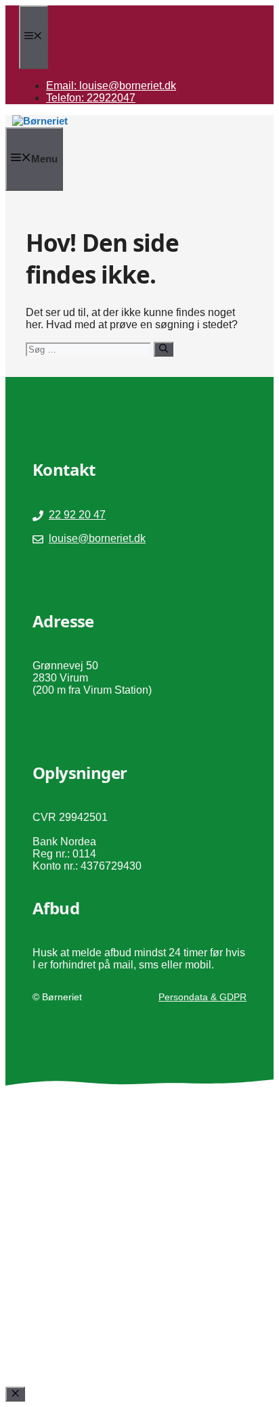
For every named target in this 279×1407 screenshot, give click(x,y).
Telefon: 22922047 (90, 98)
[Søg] (163, 349)
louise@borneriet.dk (97, 538)
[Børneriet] (40, 121)
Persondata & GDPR (202, 996)
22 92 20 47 (77, 514)
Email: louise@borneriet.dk (111, 85)
